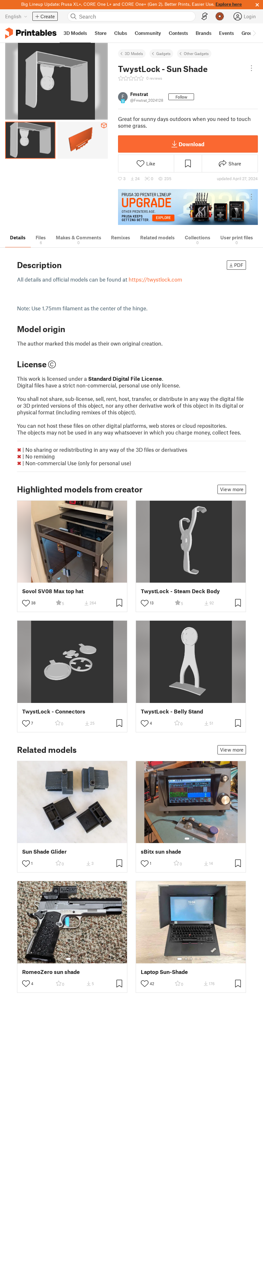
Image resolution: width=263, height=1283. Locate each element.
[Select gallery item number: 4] (196, 959)
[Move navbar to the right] (254, 33)
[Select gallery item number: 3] (191, 959)
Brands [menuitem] (203, 33)
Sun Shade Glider (44, 852)
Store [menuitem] (100, 33)
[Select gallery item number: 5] (200, 959)
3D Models (134, 53)
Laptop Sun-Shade (164, 972)
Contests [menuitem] (178, 33)
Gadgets (163, 53)
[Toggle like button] (26, 603)
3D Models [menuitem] (75, 33)
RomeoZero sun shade (51, 972)
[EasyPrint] (204, 16)
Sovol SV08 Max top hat (52, 591)
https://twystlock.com (155, 279)
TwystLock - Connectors (53, 711)
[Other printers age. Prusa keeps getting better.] (188, 207)
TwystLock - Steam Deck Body (180, 591)
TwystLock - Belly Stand (172, 711)
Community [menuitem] (148, 33)
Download (191, 144)
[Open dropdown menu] (251, 68)
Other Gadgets (196, 53)
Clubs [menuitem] (120, 33)
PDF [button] (238, 265)
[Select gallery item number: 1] (187, 838)
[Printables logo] (30, 33)
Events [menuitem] (226, 33)
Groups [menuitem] (250, 33)
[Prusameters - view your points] (220, 16)
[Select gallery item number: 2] (193, 838)
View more (231, 489)
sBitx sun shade (161, 852)
